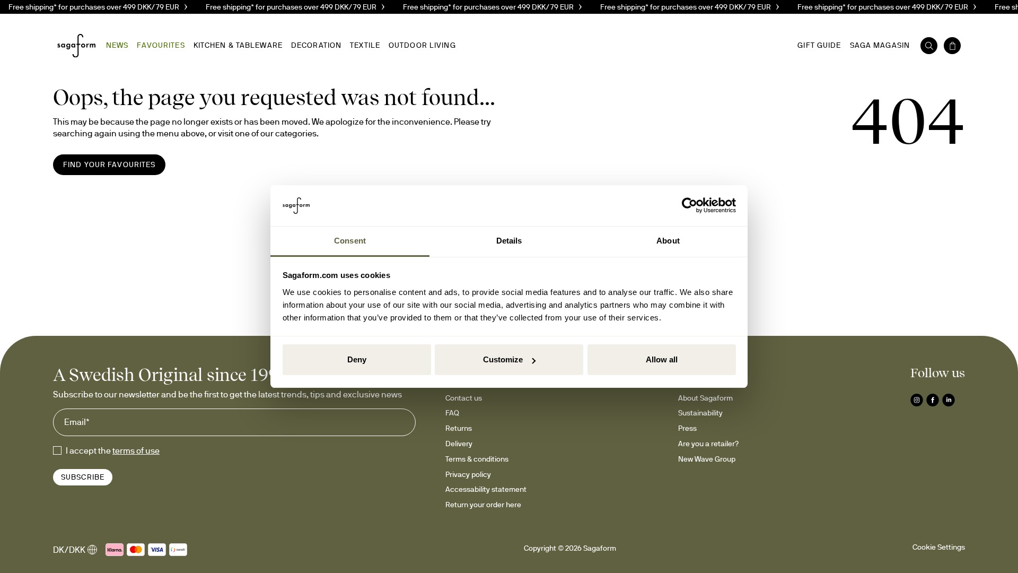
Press (687, 428)
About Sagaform (705, 398)
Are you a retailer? (708, 443)
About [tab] (668, 240)
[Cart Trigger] (952, 45)
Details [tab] (509, 240)
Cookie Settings (938, 547)
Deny (356, 359)
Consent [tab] (350, 240)
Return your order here (483, 504)
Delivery (458, 443)
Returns (458, 428)
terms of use (136, 450)
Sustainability (700, 413)
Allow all (662, 359)
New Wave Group (706, 459)
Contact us (463, 398)
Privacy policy (468, 474)
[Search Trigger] (928, 45)
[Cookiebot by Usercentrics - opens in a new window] (689, 206)
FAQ (452, 413)
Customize (503, 359)
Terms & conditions (476, 459)
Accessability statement (485, 489)
